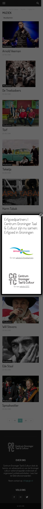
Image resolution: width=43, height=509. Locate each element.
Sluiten (41, 215)
